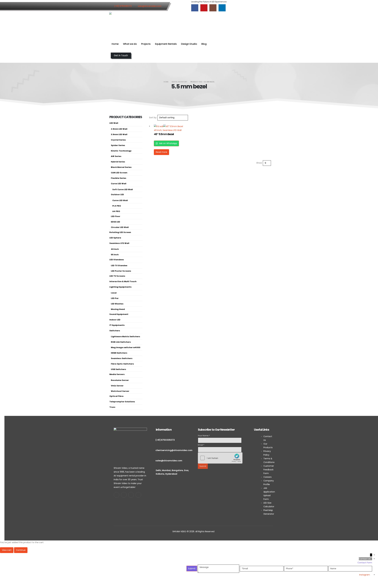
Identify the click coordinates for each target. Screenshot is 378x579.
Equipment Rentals (166, 44)
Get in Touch (121, 55)
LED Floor (115, 216)
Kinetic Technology (121, 150)
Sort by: (153, 117)
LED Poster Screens (121, 271)
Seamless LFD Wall (172, 130)
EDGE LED (115, 221)
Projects (146, 44)
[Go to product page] (172, 126)
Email (201, 445)
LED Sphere (115, 237)
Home (115, 44)
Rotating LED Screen (120, 232)
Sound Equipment (118, 314)
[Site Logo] (122, 23)
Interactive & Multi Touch (122, 281)
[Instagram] (212, 7)
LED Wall (113, 123)
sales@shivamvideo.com (149, 6)
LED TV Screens (117, 276)
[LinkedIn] (222, 7)
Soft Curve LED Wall (122, 189)
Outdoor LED (117, 194)
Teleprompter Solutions (122, 401)
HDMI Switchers (119, 353)
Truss (112, 407)
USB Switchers (118, 369)
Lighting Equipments (120, 287)
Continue (21, 550)
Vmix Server (117, 385)
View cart (7, 550)
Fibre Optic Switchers (122, 363)
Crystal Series (118, 139)
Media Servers (117, 374)
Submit (202, 466)
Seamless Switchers (121, 358)
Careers (267, 477)
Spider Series (118, 145)
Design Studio (189, 44)
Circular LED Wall (120, 227)
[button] (110, 61)
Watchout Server (120, 391)
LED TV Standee (119, 265)
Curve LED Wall (118, 183)
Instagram (364, 574)
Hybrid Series (118, 161)
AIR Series (116, 156)
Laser (114, 292)
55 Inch (115, 254)
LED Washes (117, 303)
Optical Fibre (116, 396)
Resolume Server (120, 380)
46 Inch (158, 130)
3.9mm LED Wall (119, 134)
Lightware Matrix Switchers (125, 336)
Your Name (204, 435)
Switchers (114, 330)
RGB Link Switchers (121, 342)
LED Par (115, 298)
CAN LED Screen (119, 172)
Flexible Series (118, 178)
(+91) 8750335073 (122, 6)
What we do (130, 44)
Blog (204, 44)
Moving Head (118, 309)
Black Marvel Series (121, 167)
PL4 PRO (116, 205)
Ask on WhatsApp (168, 143)
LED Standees (116, 259)
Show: (259, 162)
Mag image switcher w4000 (125, 347)
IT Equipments (117, 325)
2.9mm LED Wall (119, 129)
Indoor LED (114, 319)
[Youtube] (203, 7)
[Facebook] (194, 7)
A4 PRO (116, 211)
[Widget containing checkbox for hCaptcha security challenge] (220, 458)
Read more (161, 152)
